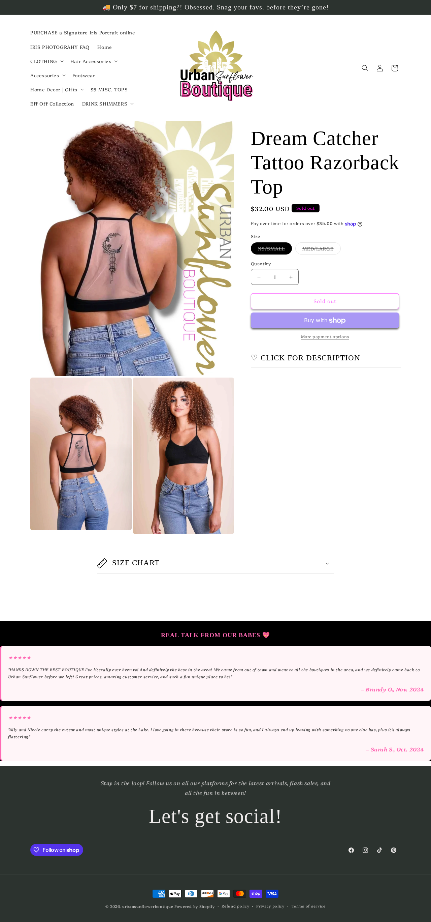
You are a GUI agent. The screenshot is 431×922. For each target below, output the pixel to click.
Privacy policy (270, 906)
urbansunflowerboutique (147, 906)
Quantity (261, 264)
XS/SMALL (275, 250)
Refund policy (235, 906)
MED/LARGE (321, 250)
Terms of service (309, 906)
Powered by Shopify (194, 906)
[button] (46, 61)
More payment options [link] (325, 336)
